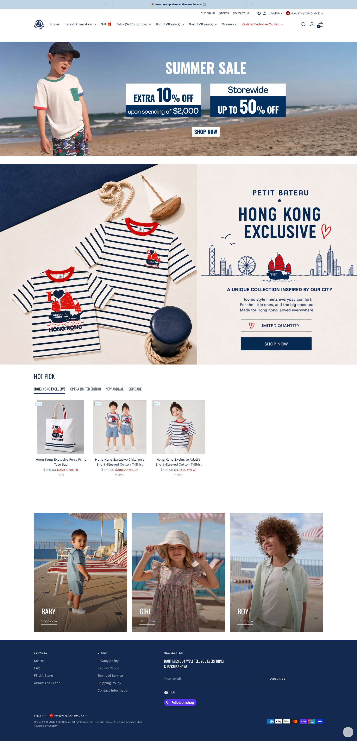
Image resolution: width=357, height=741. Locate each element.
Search (39, 661)
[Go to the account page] (312, 24)
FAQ (37, 668)
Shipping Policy (109, 683)
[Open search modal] (303, 24)
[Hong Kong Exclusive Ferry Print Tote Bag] (61, 427)
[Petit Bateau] (39, 24)
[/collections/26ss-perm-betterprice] (178, 99)
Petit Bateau (63, 721)
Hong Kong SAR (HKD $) (305, 13)
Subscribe (277, 678)
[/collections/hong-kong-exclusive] (178, 264)
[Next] (251, 4)
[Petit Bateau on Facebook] (259, 13)
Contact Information (114, 690)
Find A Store (43, 675)
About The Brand (47, 683)
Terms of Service (110, 675)
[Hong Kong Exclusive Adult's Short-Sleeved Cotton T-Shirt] (178, 427)
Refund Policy (108, 668)
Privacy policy (108, 661)
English (275, 13)
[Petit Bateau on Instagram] (264, 13)
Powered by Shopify (45, 725)
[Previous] (105, 4)
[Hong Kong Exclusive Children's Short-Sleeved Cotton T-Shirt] (119, 427)
